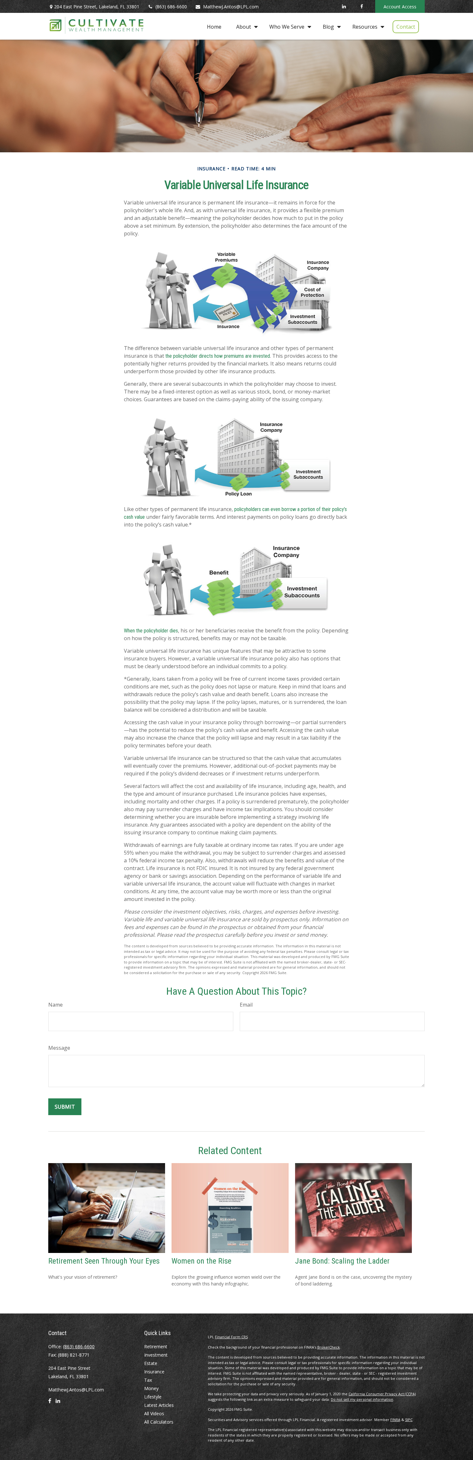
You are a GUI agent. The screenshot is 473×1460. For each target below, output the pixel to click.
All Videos (154, 1413)
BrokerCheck (328, 1347)
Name (55, 1004)
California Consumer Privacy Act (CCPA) (382, 1393)
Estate (150, 1363)
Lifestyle (153, 1397)
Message (59, 1047)
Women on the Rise (201, 1261)
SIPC (409, 1419)
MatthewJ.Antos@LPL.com (231, 7)
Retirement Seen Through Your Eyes (104, 1261)
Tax (148, 1380)
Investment (156, 1355)
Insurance (154, 1372)
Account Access (400, 7)
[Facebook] (361, 6)
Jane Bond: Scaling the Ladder (342, 1261)
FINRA (395, 1419)
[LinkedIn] (344, 6)
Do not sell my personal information (362, 1399)
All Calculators (158, 1422)
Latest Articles (159, 1405)
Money (151, 1388)
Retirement (155, 1346)
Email (246, 1004)
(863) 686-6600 (171, 7)
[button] (214, 26)
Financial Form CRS (231, 1336)
